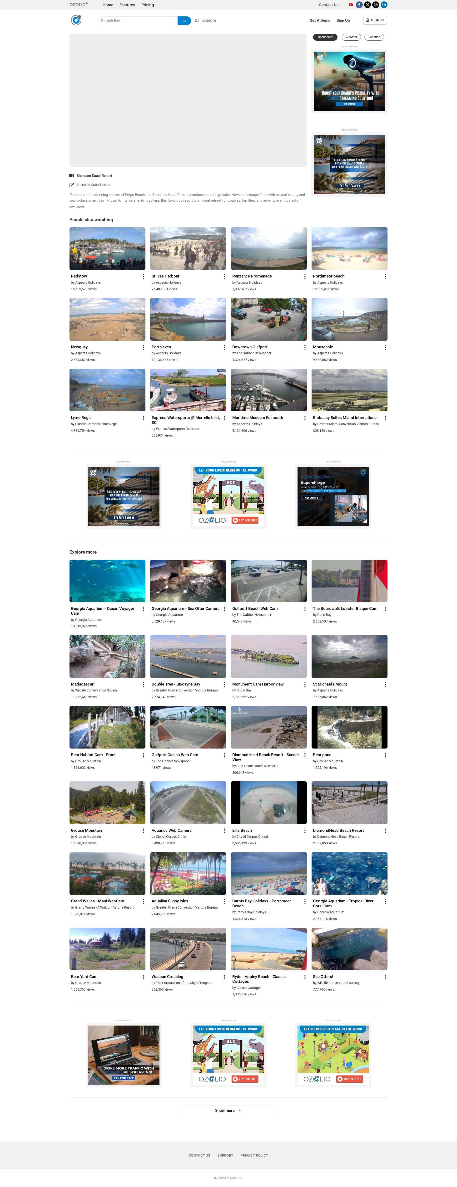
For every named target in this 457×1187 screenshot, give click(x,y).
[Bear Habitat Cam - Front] (107, 727)
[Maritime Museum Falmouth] (269, 390)
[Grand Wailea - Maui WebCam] (107, 873)
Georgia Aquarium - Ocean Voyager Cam (102, 611)
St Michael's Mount (330, 684)
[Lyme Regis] (107, 390)
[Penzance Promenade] (269, 248)
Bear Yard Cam (84, 976)
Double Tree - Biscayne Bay (176, 684)
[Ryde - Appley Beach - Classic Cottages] (269, 949)
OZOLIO (78, 4)
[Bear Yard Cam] (107, 949)
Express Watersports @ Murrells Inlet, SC (186, 420)
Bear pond (322, 754)
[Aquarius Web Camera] (188, 802)
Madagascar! (83, 684)
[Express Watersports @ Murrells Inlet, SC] (188, 390)
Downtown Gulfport (250, 347)
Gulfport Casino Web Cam (175, 754)
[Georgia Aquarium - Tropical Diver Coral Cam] (349, 873)
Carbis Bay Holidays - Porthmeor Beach (261, 903)
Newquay (79, 347)
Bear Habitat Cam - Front (93, 754)
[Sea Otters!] (349, 949)
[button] (325, 37)
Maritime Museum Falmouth (257, 417)
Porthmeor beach (328, 276)
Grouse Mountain (86, 830)
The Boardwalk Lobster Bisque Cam (345, 608)
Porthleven (161, 347)
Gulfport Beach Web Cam (255, 608)
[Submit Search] (184, 20)
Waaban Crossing (167, 976)
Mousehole (323, 347)
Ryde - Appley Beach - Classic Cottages (259, 979)
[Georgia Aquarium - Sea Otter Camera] (188, 581)
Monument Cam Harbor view (258, 684)
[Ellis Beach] (269, 802)
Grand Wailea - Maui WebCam (97, 901)
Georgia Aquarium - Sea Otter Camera (185, 608)
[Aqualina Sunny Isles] (188, 873)
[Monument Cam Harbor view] (269, 656)
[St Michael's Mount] (349, 656)
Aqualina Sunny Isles (170, 901)
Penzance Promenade (252, 276)
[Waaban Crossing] (188, 949)
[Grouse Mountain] (107, 802)
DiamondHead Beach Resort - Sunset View (265, 757)
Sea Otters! (323, 976)
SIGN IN (377, 20)
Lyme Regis (81, 417)
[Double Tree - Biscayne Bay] (188, 656)
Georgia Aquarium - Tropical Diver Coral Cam (343, 903)
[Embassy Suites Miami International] (349, 390)
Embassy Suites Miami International (345, 417)
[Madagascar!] (107, 656)
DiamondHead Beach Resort (338, 830)
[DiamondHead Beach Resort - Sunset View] (269, 727)
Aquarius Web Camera (172, 830)
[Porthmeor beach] (349, 248)
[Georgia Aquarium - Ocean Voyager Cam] (107, 581)
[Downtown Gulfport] (269, 319)
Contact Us (328, 4)
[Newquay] (107, 319)
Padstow (79, 276)
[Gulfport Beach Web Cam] (269, 581)
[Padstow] (107, 248)
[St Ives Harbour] (188, 248)
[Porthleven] (188, 319)
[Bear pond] (349, 727)
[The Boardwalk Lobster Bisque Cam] (349, 581)
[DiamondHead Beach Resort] (349, 802)
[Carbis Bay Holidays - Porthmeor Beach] (269, 873)
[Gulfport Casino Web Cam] (188, 727)
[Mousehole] (349, 319)
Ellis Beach (242, 830)
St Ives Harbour (165, 276)
